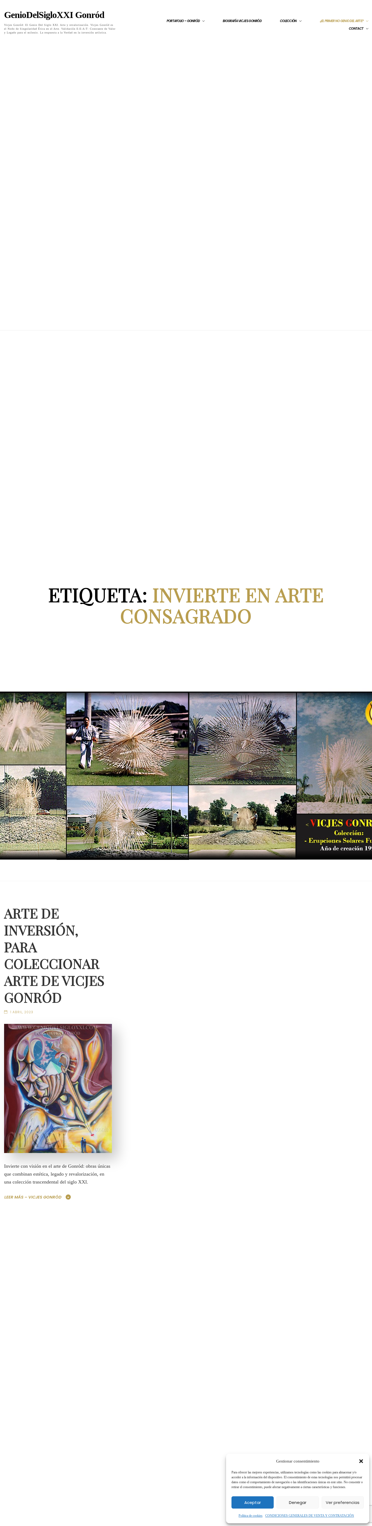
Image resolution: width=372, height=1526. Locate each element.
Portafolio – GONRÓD (183, 21)
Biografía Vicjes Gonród (242, 21)
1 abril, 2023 (21, 1012)
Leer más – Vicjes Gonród (33, 1197)
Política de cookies (251, 1516)
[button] (361, 1461)
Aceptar (252, 1502)
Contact (356, 28)
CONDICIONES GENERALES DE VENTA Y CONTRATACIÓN (309, 1516)
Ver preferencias (342, 1502)
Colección (288, 21)
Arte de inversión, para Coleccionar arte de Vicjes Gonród (54, 955)
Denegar (297, 1502)
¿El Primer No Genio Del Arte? (342, 21)
